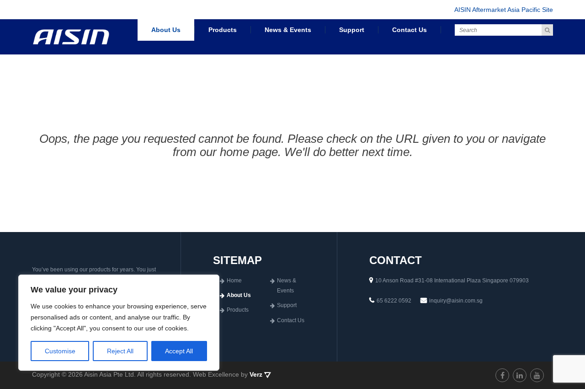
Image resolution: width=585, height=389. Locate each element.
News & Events (288, 29)
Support (351, 29)
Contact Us (409, 29)
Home (234, 280)
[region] (118, 323)
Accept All (179, 351)
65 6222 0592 (394, 300)
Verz (257, 374)
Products (222, 29)
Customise (60, 351)
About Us (166, 29)
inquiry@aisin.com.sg (456, 300)
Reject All (120, 351)
